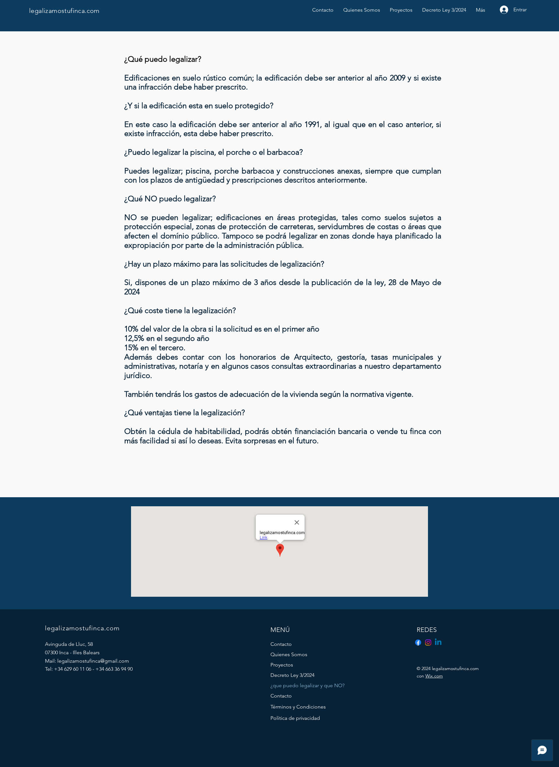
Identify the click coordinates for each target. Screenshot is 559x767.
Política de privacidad (295, 718)
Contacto (281, 644)
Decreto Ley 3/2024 (292, 675)
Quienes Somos (288, 654)
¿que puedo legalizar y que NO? (300, 685)
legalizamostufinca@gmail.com (93, 661)
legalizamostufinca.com (64, 11)
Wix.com (434, 676)
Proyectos (281, 665)
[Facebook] (418, 642)
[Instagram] (428, 642)
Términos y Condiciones (298, 707)
